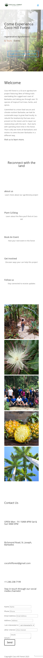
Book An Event (11, 237)
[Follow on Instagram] (27, 59)
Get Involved (10, 258)
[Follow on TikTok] (32, 59)
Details (7, 638)
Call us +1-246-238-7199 (23, 53)
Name (6, 607)
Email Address (10, 616)
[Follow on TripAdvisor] (37, 59)
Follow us (9, 279)
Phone (6, 611)
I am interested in (11, 625)
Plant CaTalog (11, 212)
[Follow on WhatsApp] (18, 59)
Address (7, 620)
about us (8, 191)
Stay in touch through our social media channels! (20, 589)
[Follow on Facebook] (22, 59)
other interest (9, 630)
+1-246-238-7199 (12, 581)
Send (9, 642)
